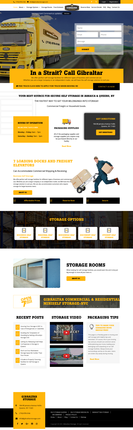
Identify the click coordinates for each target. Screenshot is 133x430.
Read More (66, 146)
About (21, 7)
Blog (108, 7)
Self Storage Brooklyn (79, 412)
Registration (113, 2)
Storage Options (32, 7)
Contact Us (116, 7)
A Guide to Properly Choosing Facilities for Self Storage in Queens (31, 361)
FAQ (104, 7)
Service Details (96, 7)
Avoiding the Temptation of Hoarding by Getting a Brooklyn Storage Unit (31, 335)
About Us (23, 192)
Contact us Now (106, 86)
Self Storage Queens (59, 412)
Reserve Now (85, 7)
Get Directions (105, 132)
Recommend (57, 415)
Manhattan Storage (100, 412)
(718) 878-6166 (24, 413)
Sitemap (83, 417)
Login (104, 2)
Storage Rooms (46, 7)
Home (15, 7)
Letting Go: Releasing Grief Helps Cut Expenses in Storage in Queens (32, 344)
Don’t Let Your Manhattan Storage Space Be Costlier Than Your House (31, 353)
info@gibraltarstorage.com (29, 418)
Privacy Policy (71, 415)
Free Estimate (58, 7)
